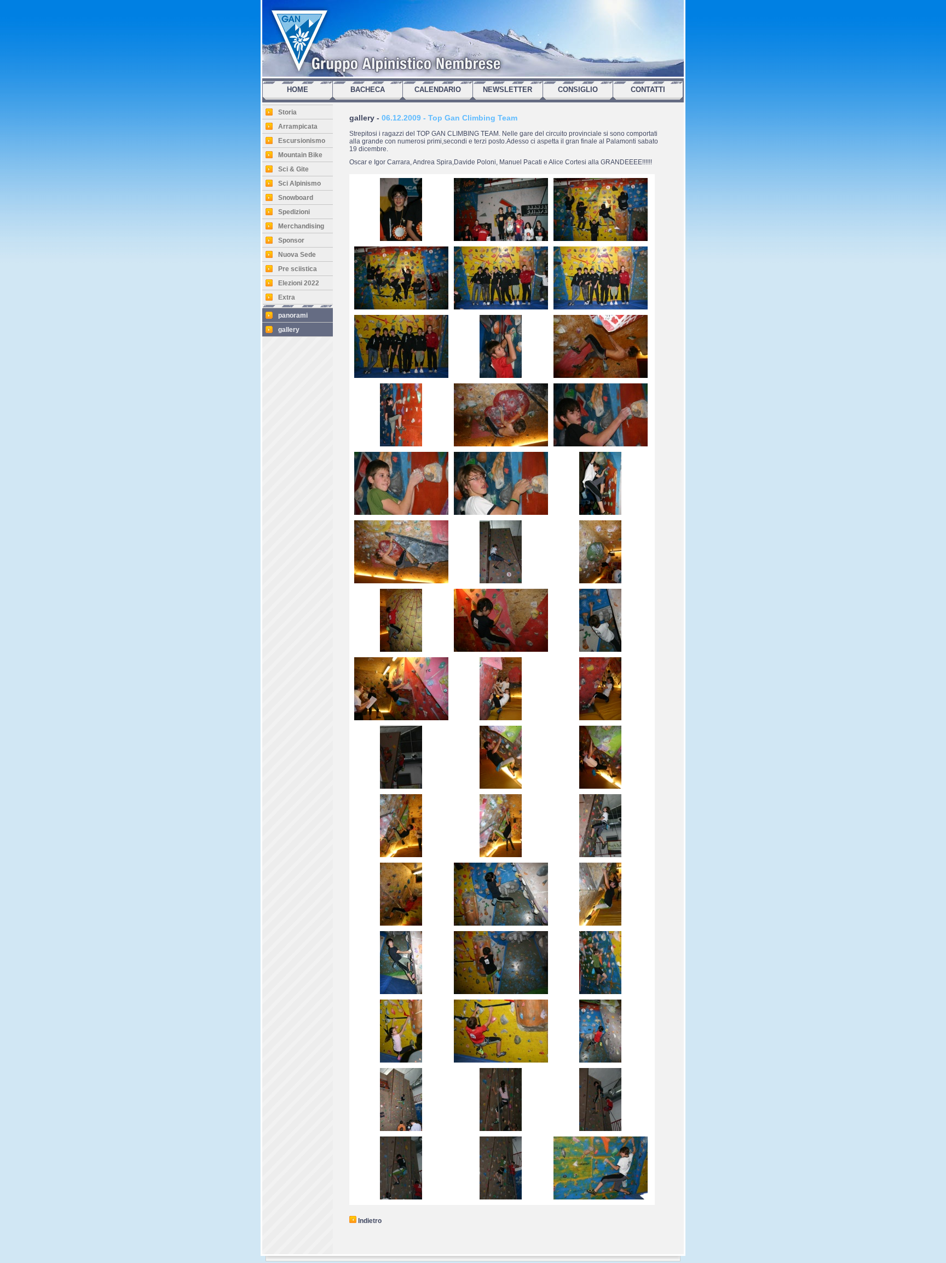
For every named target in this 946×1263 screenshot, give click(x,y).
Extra (286, 297)
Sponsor (291, 240)
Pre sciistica (297, 269)
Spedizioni (294, 212)
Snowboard (295, 198)
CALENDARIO (437, 90)
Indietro (369, 1221)
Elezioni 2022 (298, 283)
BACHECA (367, 90)
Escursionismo (301, 141)
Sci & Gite (293, 169)
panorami (293, 315)
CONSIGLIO (578, 90)
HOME (297, 90)
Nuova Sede (297, 255)
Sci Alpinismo (299, 183)
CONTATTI (648, 90)
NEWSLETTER (507, 90)
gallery (288, 330)
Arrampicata (298, 126)
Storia (287, 112)
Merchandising (301, 226)
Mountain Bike (300, 155)
